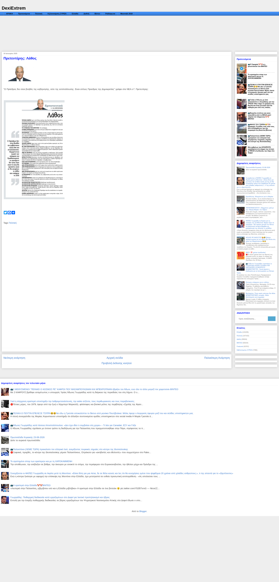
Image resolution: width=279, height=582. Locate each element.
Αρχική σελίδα (115, 357)
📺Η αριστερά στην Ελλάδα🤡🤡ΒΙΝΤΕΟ (30, 485)
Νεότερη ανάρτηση (14, 357)
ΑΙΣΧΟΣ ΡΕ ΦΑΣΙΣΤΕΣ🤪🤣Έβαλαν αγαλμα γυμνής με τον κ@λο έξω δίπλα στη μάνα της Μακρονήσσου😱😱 (260, 239)
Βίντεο (97, 14)
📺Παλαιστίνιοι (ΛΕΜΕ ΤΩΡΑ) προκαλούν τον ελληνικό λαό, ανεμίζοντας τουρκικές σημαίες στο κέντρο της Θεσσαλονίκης (259, 138)
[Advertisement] (139, 32)
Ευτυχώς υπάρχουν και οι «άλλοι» (257, 282)
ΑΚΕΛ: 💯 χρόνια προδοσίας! (256, 252)
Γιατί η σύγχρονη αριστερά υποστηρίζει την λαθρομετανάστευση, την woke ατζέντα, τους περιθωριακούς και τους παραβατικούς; (72, 401)
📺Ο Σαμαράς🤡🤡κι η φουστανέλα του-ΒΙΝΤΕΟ (257, 65)
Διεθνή (86, 14)
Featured (240, 346)
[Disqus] (116, 259)
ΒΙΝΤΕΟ (239, 343)
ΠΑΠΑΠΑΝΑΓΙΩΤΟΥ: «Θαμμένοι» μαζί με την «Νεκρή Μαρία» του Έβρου (260, 209)
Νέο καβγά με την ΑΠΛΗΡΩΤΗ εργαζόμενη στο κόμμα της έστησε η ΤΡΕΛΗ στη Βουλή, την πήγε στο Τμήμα (261, 150)
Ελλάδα (75, 14)
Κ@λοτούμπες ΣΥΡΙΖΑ (57, 14)
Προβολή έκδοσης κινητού (117, 363)
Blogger (143, 511)
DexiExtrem (14, 8)
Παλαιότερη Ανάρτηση (217, 357)
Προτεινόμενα (24, 14)
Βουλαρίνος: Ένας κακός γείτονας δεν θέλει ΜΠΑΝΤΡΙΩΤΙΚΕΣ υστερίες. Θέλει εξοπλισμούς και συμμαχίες (260, 295)
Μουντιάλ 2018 (126, 14)
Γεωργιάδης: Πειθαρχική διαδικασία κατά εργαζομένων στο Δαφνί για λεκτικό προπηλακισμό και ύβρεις (60, 497)
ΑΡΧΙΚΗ (9, 14)
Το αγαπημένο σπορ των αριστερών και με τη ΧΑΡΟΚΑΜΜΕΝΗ (257, 76)
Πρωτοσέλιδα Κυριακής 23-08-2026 (258, 167)
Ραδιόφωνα (110, 14)
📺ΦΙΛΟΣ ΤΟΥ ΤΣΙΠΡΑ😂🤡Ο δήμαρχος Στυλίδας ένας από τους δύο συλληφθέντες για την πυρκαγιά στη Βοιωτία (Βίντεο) (261, 127)
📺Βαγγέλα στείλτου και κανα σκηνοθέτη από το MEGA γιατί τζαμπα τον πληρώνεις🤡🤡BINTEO (259, 116)
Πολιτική (38, 14)
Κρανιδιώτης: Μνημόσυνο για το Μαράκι (259, 196)
